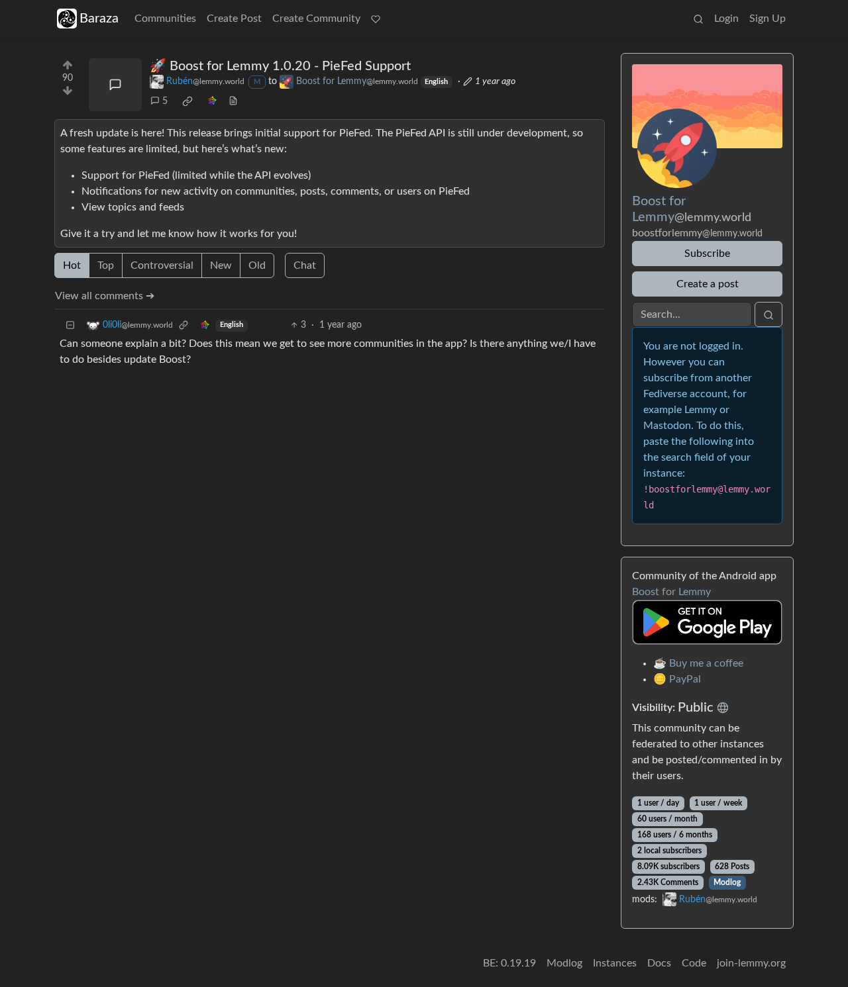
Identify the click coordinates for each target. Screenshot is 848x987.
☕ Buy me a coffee (698, 663)
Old (257, 265)
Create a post (707, 284)
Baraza (99, 18)
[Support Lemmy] (376, 18)
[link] (187, 101)
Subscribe (707, 253)
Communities (165, 18)
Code (694, 963)
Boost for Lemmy (671, 592)
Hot (72, 265)
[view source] (233, 101)
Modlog (727, 882)
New (221, 265)
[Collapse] (70, 325)
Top (105, 265)
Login (726, 18)
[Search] (698, 18)
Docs (659, 963)
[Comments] (115, 84)
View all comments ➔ (104, 296)
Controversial (162, 265)
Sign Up (767, 18)
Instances (615, 963)
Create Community (316, 18)
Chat (304, 265)
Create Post (234, 18)
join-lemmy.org (751, 963)
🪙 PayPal (677, 679)
